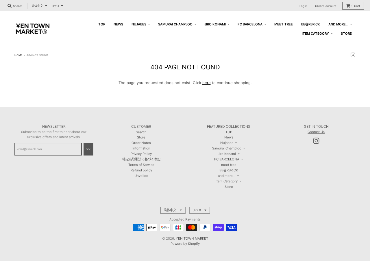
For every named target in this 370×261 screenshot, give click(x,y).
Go (88, 148)
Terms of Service (141, 165)
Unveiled (141, 176)
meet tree (228, 165)
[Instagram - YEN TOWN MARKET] (353, 55)
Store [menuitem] (346, 34)
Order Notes (141, 143)
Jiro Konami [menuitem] (215, 24)
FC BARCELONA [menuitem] (250, 24)
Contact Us (316, 132)
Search (141, 132)
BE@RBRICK (228, 170)
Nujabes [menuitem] (139, 24)
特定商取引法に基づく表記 (141, 159)
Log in (303, 6)
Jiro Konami (227, 154)
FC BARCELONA (226, 159)
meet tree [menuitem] (283, 24)
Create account (325, 6)
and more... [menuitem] (338, 24)
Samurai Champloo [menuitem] (175, 24)
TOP (228, 132)
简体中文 (37, 6)
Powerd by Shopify (185, 244)
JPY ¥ (55, 6)
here (206, 82)
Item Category (227, 181)
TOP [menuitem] (101, 24)
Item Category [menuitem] (315, 34)
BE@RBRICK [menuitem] (310, 24)
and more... (226, 176)
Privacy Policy (141, 154)
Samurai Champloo (226, 148)
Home (18, 55)
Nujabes (226, 143)
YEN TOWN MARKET (192, 238)
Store (141, 137)
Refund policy (141, 170)
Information (141, 148)
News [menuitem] (118, 24)
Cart (356, 6)
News (228, 137)
